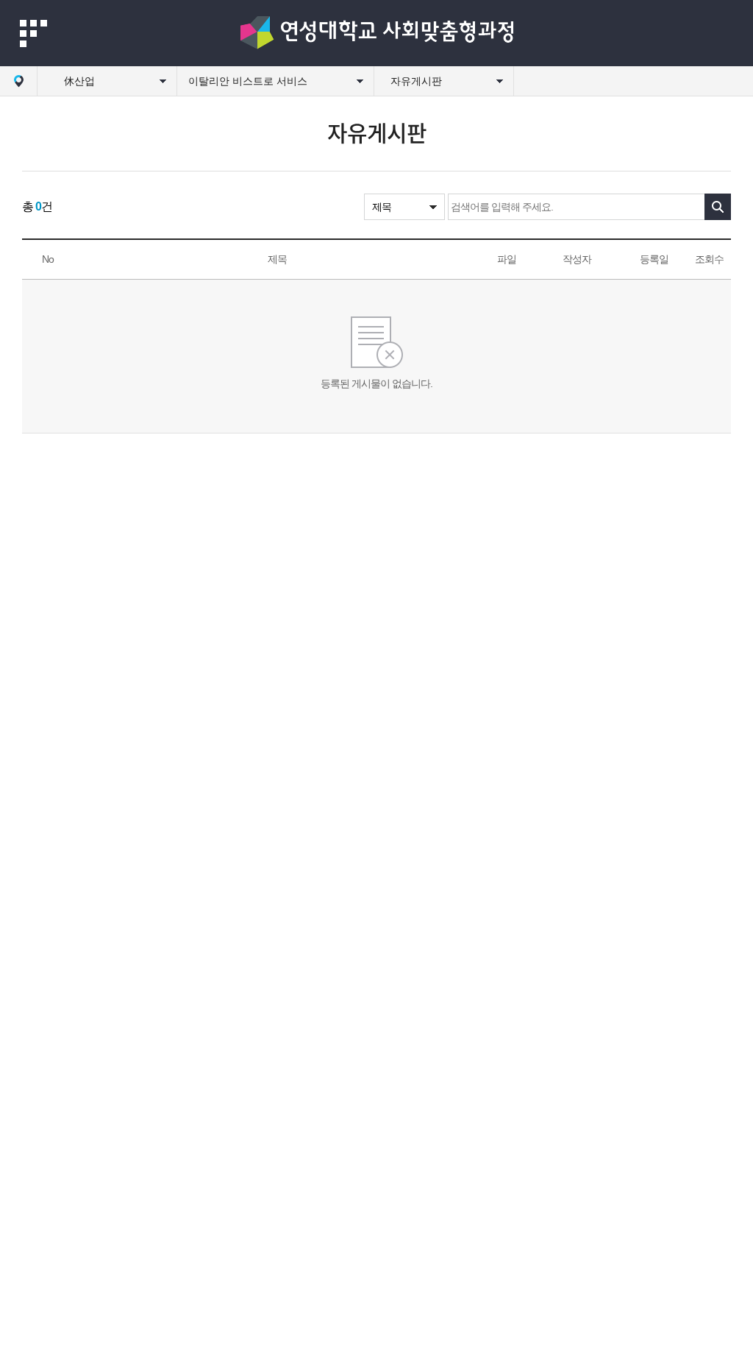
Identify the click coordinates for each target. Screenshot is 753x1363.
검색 (717, 207)
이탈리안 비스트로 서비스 (247, 81)
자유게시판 (416, 81)
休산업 (79, 81)
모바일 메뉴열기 (33, 33)
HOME (19, 81)
